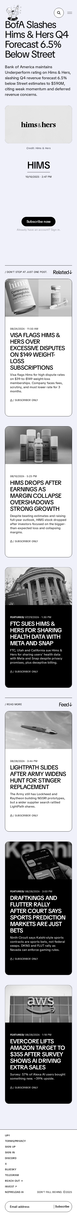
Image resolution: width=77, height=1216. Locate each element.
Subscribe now (38, 221)
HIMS (38, 165)
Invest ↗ (11, 1186)
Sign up (10, 1146)
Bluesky (10, 1169)
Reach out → (14, 1180)
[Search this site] (59, 13)
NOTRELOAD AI (14, 1192)
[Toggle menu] (70, 13)
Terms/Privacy (15, 1141)
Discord (10, 1158)
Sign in (10, 1152)
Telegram (12, 1175)
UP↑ (7, 1135)
